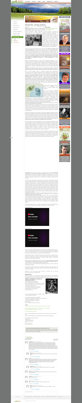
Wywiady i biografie (16, 35)
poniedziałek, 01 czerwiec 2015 (37, 385)
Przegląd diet (15, 29)
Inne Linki (43, 396)
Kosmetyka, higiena (16, 33)
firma (33, 275)
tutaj (32, 289)
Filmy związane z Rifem (50, 29)
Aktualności (15, 21)
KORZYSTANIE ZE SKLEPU (51, 396)
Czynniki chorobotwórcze (17, 31)
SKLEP (43, 1)
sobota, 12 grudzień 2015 (35, 358)
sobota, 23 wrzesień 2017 (37, 341)
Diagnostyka (49, 1)
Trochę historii (16, 42)
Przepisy (34, 1)
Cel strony (27, 1)
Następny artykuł (29, 336)
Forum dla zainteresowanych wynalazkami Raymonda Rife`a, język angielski (37, 306)
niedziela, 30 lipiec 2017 (38, 366)
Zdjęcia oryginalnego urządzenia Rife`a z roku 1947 (33, 309)
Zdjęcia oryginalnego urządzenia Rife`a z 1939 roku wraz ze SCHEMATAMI (37, 308)
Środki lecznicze (16, 27)
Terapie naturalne (16, 25)
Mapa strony (60, 396)
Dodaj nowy (56, 339)
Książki (15, 39)
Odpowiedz (36, 351)
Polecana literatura (16, 37)
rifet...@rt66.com (30, 324)
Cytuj (33, 351)
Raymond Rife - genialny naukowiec (52, 28)
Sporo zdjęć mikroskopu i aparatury (31, 311)
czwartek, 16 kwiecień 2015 (36, 376)
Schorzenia (15, 23)
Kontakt (56, 1)
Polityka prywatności (28, 396)
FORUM (39, 1)
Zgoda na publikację (37, 396)
